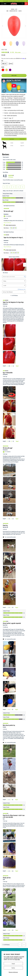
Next (16, 9)
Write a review (18, 52)
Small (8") (4, 63)
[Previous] (2, 26)
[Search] (23, 3)
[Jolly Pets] (14, 3)
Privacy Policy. (17, 959)
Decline (13, 968)
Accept (13, 963)
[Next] (25, 26)
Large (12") (11, 63)
